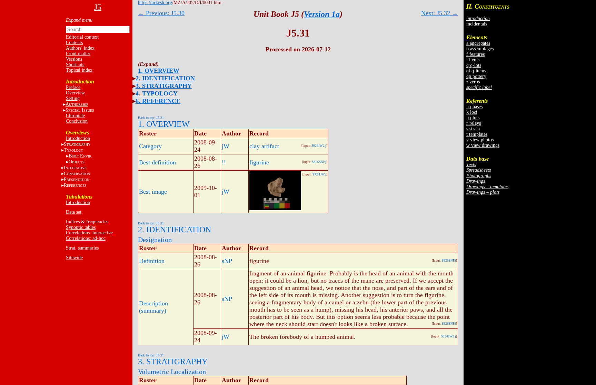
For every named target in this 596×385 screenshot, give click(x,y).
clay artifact (264, 146)
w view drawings (482, 145)
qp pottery (476, 76)
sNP (227, 260)
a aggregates (478, 43)
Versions (74, 59)
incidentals (476, 24)
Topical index (79, 70)
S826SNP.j (319, 162)
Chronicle (75, 115)
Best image (153, 191)
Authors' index (80, 48)
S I (80, 110)
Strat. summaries (82, 248)
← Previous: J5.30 (161, 13)
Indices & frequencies (87, 221)
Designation (155, 239)
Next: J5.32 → (439, 13)
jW (225, 146)
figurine (259, 162)
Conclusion (77, 121)
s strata (473, 128)
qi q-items (476, 70)
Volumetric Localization (172, 371)
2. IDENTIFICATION (165, 78)
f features (475, 54)
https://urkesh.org (155, 2)
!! (224, 162)
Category (150, 146)
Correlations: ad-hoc (86, 238)
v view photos (480, 139)
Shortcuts (75, 64)
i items (472, 59)
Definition (152, 260)
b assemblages (480, 48)
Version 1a (322, 14)
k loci (471, 112)
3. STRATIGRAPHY (164, 85)
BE (80, 156)
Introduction (78, 138)
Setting (73, 98)
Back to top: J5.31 (151, 118)
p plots (472, 117)
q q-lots (473, 65)
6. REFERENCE (158, 101)
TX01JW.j (319, 174)
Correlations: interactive (89, 232)
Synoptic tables (81, 227)
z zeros (473, 81)
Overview (75, 92)
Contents (74, 42)
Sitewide (74, 257)
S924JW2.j (318, 146)
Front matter (78, 53)
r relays (473, 123)
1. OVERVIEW (158, 70)
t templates (476, 134)
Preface (73, 87)
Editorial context (82, 37)
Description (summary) (153, 307)
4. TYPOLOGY (157, 93)
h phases (474, 106)
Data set (73, 212)
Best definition (157, 162)
